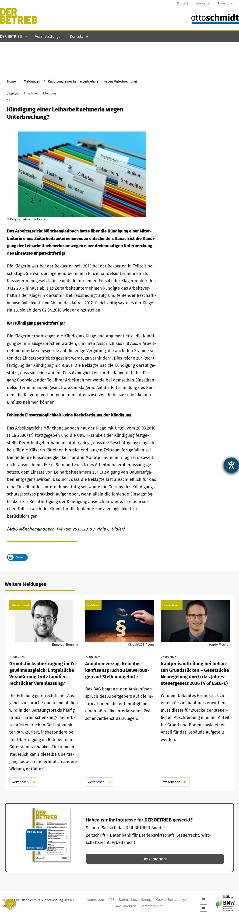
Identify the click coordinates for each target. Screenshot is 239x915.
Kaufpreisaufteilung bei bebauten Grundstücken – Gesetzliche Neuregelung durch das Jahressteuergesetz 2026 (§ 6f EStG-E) (195, 693)
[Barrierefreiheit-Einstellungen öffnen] (231, 465)
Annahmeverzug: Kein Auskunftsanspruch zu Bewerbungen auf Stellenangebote (119, 693)
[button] (10, 904)
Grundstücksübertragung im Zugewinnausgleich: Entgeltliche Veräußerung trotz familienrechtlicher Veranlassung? (43, 693)
